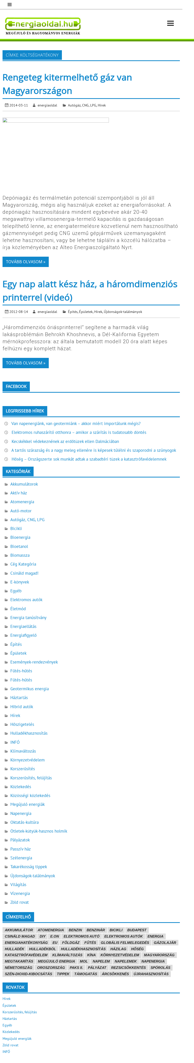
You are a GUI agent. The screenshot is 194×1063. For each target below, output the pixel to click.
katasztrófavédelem (26, 955)
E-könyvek (19, 582)
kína (91, 955)
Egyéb (15, 591)
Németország (18, 968)
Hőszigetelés (22, 724)
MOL (84, 961)
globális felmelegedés (125, 943)
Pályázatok (20, 840)
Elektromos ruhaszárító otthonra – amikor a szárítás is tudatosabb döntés (79, 432)
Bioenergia (20, 537)
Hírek (102, 105)
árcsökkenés (115, 974)
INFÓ (15, 742)
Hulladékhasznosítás (28, 733)
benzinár (96, 930)
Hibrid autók (21, 706)
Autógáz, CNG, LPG (82, 105)
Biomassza (20, 555)
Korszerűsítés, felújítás (31, 778)
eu (55, 943)
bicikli (116, 930)
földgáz (71, 943)
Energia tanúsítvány (28, 617)
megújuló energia (56, 961)
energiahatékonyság (26, 943)
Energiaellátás (23, 626)
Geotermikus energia (29, 689)
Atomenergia (22, 501)
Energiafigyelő (23, 635)
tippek (63, 974)
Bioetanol (19, 546)
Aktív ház (18, 493)
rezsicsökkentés (128, 968)
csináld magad (20, 936)
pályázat (97, 968)
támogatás (85, 974)
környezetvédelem (120, 955)
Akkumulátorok (24, 484)
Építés (73, 311)
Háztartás (19, 697)
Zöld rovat (19, 902)
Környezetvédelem (27, 760)
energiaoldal (47, 105)
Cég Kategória (23, 564)
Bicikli (16, 528)
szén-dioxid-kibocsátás (28, 974)
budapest (137, 930)
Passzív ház (20, 849)
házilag (118, 949)
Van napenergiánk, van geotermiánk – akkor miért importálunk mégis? (75, 423)
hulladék (14, 949)
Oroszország (51, 968)
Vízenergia (20, 893)
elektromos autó (82, 936)
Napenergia (20, 813)
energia (155, 936)
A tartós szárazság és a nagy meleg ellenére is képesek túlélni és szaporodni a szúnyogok (93, 450)
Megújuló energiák (27, 804)
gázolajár (165, 943)
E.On (54, 936)
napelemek (126, 961)
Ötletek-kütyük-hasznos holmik (38, 831)
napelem (101, 961)
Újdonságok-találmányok (123, 311)
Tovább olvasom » (25, 261)
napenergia (153, 961)
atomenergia (51, 930)
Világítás (18, 884)
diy (42, 936)
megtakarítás (19, 961)
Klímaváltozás (23, 751)
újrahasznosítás (151, 974)
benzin (75, 930)
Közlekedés (20, 786)
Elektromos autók (26, 599)
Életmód (18, 609)
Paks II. (76, 968)
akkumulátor (19, 930)
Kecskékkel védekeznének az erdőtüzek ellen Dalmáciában (65, 441)
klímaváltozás (67, 955)
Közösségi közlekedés (30, 795)
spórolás (160, 968)
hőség (137, 949)
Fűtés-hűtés (21, 671)
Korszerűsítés (22, 769)
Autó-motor (21, 511)
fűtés (90, 943)
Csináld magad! (24, 573)
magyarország (159, 955)
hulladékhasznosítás (83, 949)
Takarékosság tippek (28, 866)
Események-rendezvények (34, 662)
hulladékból (42, 949)
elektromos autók (123, 936)
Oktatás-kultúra (24, 822)
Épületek (86, 311)
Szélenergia (21, 858)
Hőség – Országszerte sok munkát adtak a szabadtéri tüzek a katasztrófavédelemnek (89, 459)
